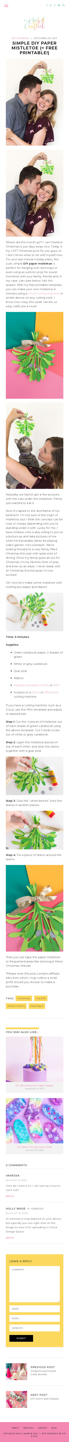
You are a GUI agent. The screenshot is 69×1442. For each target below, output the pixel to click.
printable (37, 1006)
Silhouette (51, 692)
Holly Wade (16, 1208)
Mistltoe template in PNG (31, 685)
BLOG (54, 1428)
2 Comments (16, 1165)
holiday (41, 998)
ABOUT (15, 1428)
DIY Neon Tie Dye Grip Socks (34, 1147)
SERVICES (28, 1428)
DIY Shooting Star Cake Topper (34, 1085)
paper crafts (16, 1006)
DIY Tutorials (21, 38)
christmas (23, 998)
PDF (57, 685)
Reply (10, 1196)
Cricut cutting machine (44, 293)
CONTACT (42, 1428)
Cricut (36, 692)
